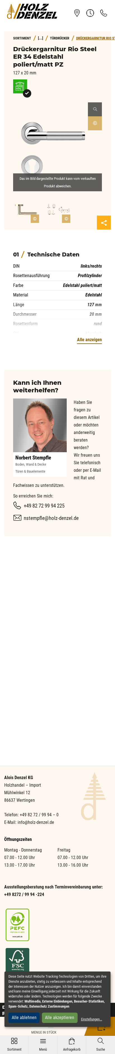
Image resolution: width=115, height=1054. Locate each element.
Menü (43, 1045)
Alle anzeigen (89, 339)
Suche (100, 1045)
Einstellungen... (91, 1019)
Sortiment (14, 1045)
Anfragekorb (71, 1045)
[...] (40, 38)
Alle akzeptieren (59, 1017)
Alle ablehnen (24, 1017)
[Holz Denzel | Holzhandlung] (32, 11)
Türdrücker (59, 38)
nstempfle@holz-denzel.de (51, 518)
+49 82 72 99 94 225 (44, 506)
